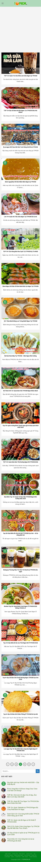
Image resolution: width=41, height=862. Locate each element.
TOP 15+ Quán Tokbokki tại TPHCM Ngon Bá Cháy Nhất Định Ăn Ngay (22, 808)
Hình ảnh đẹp (18, 855)
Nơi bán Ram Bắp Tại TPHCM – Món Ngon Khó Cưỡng (20, 356)
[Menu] (2, 3)
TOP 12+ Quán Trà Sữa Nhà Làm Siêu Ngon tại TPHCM (20, 76)
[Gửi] (38, 771)
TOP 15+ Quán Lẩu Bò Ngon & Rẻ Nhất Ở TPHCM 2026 (21, 821)
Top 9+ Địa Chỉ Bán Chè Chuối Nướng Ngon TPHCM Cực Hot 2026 (20, 678)
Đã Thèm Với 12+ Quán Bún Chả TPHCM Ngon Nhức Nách (20, 390)
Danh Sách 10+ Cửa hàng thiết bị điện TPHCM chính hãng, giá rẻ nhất (23, 814)
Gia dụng (27, 855)
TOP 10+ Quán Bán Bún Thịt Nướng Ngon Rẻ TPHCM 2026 (20, 462)
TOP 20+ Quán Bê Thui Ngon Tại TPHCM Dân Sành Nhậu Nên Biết (23, 802)
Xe (34, 854)
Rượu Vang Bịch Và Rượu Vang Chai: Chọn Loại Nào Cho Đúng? (22, 789)
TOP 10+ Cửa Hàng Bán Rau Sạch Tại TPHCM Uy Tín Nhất (20, 251)
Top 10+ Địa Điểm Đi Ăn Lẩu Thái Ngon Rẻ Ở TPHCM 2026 (20, 643)
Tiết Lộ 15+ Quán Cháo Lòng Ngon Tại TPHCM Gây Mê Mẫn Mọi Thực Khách (23, 827)
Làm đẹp (7, 856)
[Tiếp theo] (33, 764)
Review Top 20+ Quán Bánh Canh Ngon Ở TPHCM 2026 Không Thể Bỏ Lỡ (20, 607)
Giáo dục (29, 854)
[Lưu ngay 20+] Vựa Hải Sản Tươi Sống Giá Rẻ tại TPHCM (20, 147)
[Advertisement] (20, 28)
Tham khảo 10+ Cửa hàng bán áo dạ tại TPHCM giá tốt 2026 (20, 840)
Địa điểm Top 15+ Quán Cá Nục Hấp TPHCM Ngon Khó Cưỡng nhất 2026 (20, 497)
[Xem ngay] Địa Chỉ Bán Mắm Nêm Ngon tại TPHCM (20, 182)
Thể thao (25, 856)
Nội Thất (8, 854)
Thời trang (33, 856)
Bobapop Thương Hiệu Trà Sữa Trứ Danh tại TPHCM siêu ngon (20, 570)
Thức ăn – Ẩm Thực (18, 854)
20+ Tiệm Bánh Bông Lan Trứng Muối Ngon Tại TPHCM (20, 321)
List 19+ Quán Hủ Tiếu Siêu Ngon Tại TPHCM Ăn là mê (20, 216)
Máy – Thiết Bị (15, 856)
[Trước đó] (7, 764)
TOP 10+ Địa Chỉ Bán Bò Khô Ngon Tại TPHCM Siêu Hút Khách (20, 111)
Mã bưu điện (9, 855)
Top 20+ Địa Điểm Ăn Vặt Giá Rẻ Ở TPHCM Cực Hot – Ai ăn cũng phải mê (20, 534)
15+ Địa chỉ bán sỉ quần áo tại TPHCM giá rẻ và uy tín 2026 (23, 833)
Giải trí (34, 855)
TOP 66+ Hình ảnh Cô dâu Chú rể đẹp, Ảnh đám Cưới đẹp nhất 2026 (22, 796)
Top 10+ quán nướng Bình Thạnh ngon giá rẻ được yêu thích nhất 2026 (21, 426)
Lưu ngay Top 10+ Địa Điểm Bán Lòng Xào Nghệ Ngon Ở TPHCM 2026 (20, 749)
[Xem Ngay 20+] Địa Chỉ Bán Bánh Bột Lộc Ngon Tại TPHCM (20, 286)
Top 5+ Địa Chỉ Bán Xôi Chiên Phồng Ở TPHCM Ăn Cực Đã (20, 714)
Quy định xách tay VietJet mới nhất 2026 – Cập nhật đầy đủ (23, 783)
